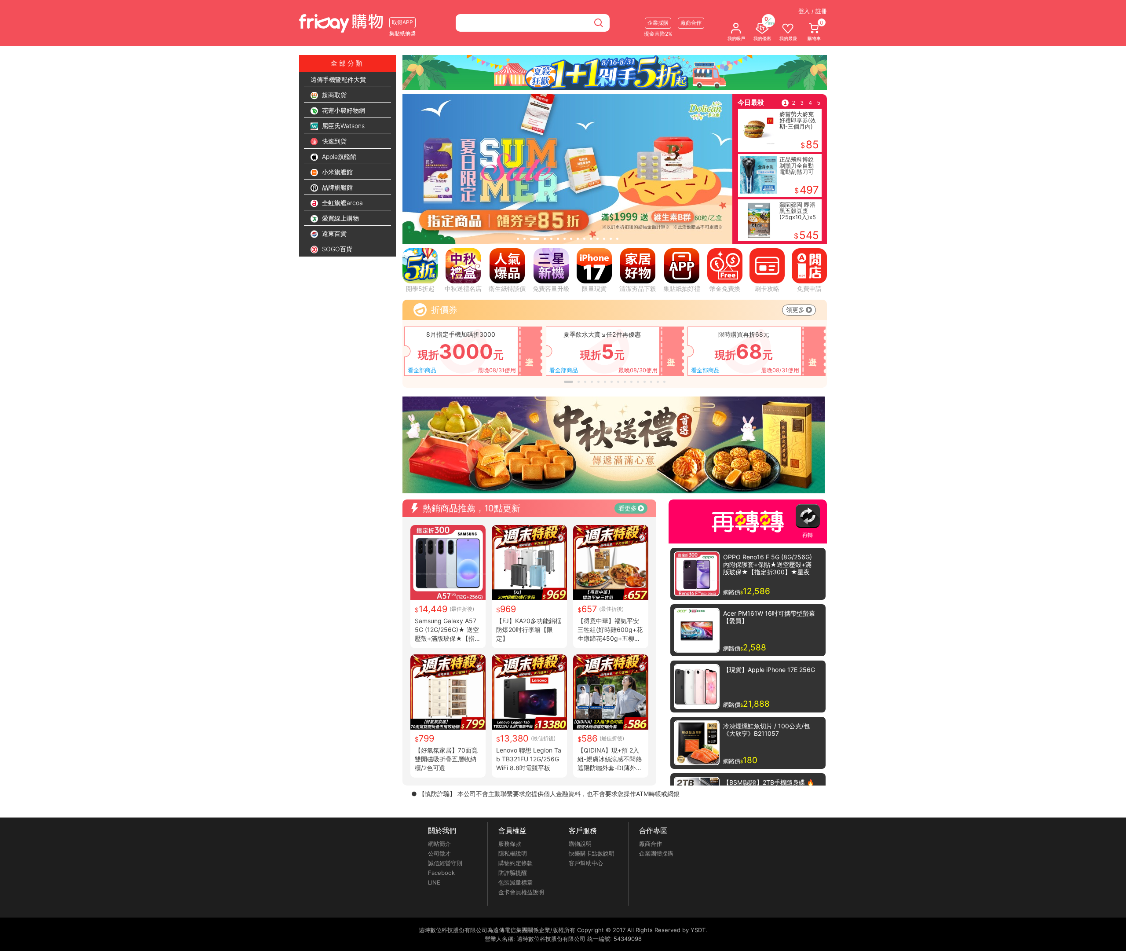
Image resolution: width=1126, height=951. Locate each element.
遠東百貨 (333, 233)
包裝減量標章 (515, 882)
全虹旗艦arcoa (341, 202)
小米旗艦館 (336, 172)
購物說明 (580, 843)
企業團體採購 (656, 853)
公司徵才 (439, 853)
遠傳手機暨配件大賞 (338, 79)
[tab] (518, 239)
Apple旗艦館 (338, 156)
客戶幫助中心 (586, 863)
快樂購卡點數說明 (591, 853)
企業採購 (658, 22)
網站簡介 (439, 843)
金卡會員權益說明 (521, 892)
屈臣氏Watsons (342, 125)
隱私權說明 (512, 853)
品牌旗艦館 (336, 187)
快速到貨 (333, 141)
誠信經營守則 (445, 863)
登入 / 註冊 (812, 11)
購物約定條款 (515, 863)
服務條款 (509, 843)
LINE (434, 882)
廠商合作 (650, 843)
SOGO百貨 (336, 249)
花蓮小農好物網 (342, 110)
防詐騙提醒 (512, 872)
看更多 (627, 508)
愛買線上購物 (339, 218)
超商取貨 (333, 95)
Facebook (441, 872)
